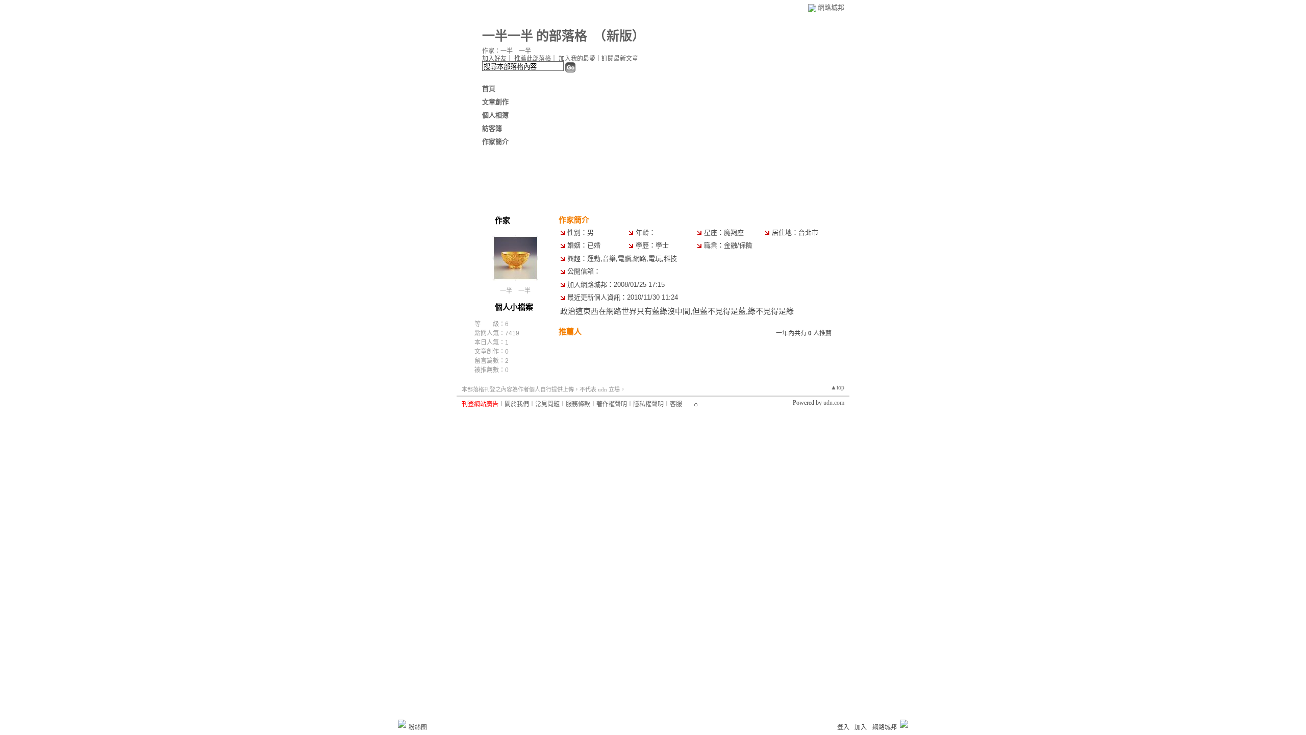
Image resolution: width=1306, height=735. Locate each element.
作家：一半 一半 (506, 51)
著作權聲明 (611, 404)
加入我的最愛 (577, 58)
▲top (837, 387)
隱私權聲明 (648, 404)
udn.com (833, 402)
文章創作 (495, 102)
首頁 (488, 88)
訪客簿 (492, 128)
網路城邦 (831, 7)
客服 (676, 404)
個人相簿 (495, 115)
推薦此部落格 (532, 58)
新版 (619, 36)
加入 (861, 727)
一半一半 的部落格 (534, 36)
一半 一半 (515, 291)
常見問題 (547, 404)
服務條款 (578, 404)
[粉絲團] (402, 724)
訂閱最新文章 (619, 58)
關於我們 (517, 404)
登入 (843, 727)
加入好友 (494, 58)
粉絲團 (418, 727)
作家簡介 (495, 141)
